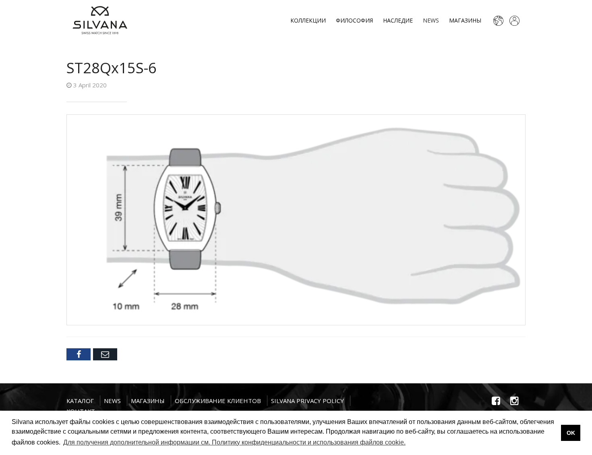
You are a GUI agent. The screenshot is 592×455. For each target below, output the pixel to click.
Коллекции (308, 20)
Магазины (465, 20)
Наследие (398, 20)
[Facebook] (78, 354)
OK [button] (571, 433)
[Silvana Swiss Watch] (99, 20)
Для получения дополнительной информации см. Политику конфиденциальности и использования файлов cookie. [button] (234, 442)
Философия (354, 20)
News (431, 20)
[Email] (105, 354)
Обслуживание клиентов (218, 401)
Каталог (80, 401)
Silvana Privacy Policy (307, 401)
